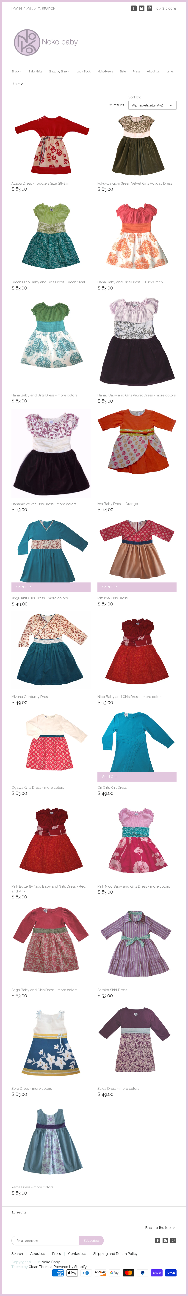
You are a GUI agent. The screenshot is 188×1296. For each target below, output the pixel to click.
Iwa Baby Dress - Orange (117, 504)
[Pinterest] (149, 8)
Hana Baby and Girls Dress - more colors (44, 395)
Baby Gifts (35, 71)
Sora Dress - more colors (31, 1089)
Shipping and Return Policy (115, 1254)
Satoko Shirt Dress (112, 990)
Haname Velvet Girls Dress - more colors (43, 504)
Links (170, 71)
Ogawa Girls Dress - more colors (37, 788)
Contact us (77, 1254)
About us (37, 1254)
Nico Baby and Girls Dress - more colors (129, 697)
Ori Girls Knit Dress (112, 788)
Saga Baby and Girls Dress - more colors (44, 990)
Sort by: (134, 97)
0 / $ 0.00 (164, 8)
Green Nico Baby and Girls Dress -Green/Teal (48, 282)
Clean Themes (40, 1267)
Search (17, 1254)
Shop (15, 71)
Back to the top (158, 1228)
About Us (153, 71)
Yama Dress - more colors (32, 1187)
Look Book (84, 71)
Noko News (105, 71)
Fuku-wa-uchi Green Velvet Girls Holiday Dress (134, 183)
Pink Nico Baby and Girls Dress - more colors (133, 886)
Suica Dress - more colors (118, 1089)
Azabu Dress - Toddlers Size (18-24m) (41, 183)
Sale (123, 71)
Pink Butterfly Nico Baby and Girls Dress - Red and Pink (48, 888)
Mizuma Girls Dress (112, 598)
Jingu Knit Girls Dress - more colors (39, 598)
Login (16, 9)
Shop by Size (58, 71)
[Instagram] (141, 8)
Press (136, 71)
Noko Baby (50, 1262)
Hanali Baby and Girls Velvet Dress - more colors (136, 395)
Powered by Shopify (70, 1267)
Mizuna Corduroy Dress (30, 697)
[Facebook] (134, 8)
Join (29, 9)
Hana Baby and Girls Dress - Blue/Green (130, 282)
